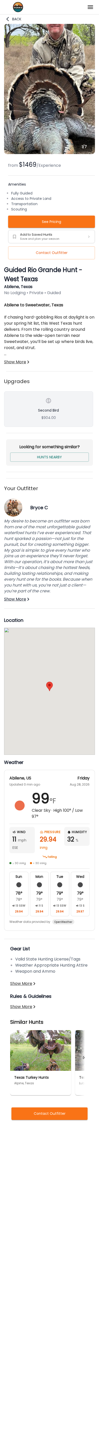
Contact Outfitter (52, 252)
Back (16, 19)
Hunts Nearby (49, 457)
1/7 (84, 146)
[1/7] (49, 153)
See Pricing (51, 221)
